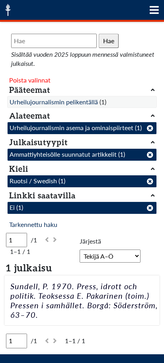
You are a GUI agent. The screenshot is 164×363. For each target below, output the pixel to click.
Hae (108, 40)
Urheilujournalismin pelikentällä (54, 102)
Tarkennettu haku (33, 224)
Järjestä (90, 241)
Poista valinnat (30, 80)
